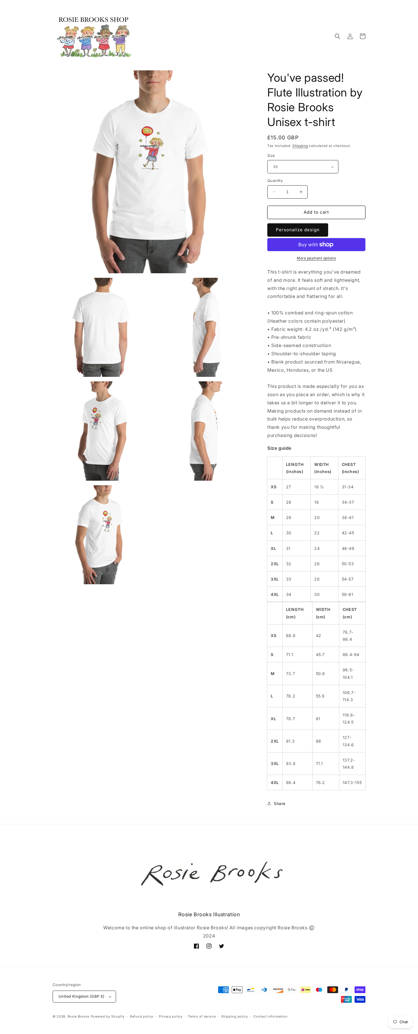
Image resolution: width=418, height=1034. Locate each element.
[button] (337, 36)
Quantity (275, 180)
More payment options (316, 258)
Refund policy (141, 1016)
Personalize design (298, 229)
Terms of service (202, 1016)
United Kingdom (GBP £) (82, 996)
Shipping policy (234, 1016)
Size (271, 155)
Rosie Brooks (79, 1016)
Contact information (270, 1016)
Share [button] (279, 803)
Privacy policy (171, 1016)
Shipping (300, 146)
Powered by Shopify (108, 1016)
